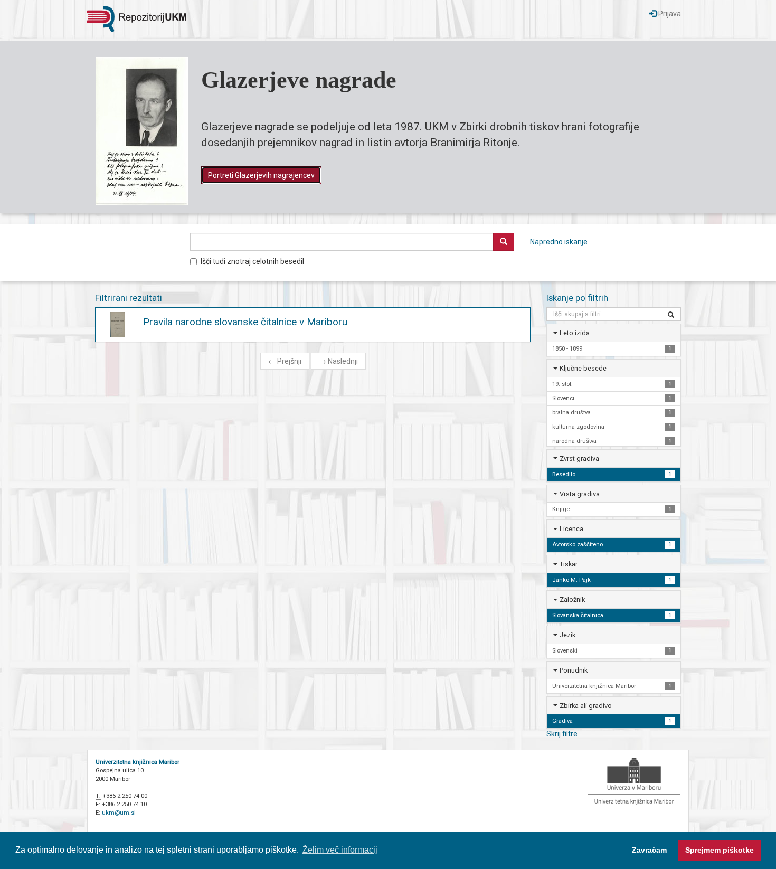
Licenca (571, 529)
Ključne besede (583, 368)
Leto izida (575, 333)
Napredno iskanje (559, 242)
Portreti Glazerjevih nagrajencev (261, 175)
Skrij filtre (562, 734)
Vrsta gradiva (580, 494)
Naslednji (338, 361)
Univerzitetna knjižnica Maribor (137, 762)
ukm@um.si (119, 812)
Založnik (572, 599)
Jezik (567, 635)
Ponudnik (574, 670)
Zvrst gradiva (579, 458)
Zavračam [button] (649, 850)
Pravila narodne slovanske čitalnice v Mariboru (245, 322)
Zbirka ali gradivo (586, 706)
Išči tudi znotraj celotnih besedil (252, 261)
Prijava (669, 14)
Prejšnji (284, 361)
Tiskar (569, 564)
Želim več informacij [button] (339, 849)
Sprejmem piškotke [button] (719, 850)
